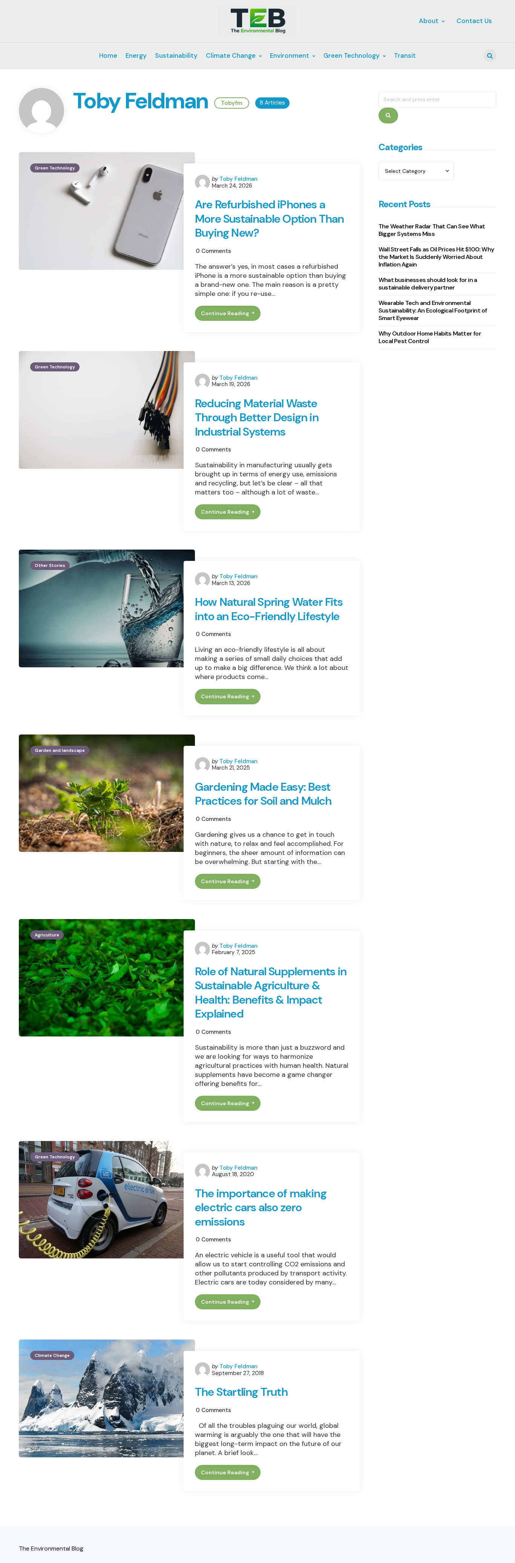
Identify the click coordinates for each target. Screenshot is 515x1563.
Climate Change (52, 1355)
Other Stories (50, 565)
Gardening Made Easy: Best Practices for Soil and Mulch (263, 794)
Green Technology (55, 168)
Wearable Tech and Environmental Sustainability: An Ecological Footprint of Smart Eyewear (433, 310)
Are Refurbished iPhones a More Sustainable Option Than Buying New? (269, 218)
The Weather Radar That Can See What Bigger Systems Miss (432, 230)
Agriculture (47, 935)
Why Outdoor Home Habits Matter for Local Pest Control (430, 337)
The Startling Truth (241, 1392)
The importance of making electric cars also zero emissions (260, 1207)
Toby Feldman (238, 179)
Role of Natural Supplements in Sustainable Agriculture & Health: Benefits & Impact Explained (270, 992)
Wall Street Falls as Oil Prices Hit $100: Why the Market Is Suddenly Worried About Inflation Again (436, 256)
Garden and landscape (60, 750)
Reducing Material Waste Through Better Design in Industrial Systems (257, 417)
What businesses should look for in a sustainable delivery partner (428, 283)
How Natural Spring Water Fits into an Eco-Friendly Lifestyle (269, 609)
